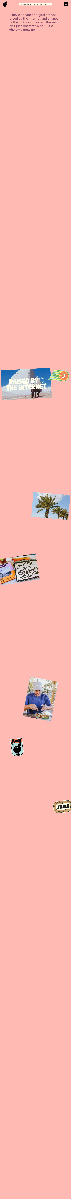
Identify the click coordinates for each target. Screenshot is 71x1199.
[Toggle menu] (66, 4)
